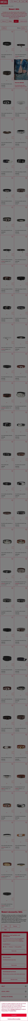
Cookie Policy (13, 1010)
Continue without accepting (14, 1019)
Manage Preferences (16, 1009)
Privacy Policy (5, 1010)
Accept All (14, 1015)
